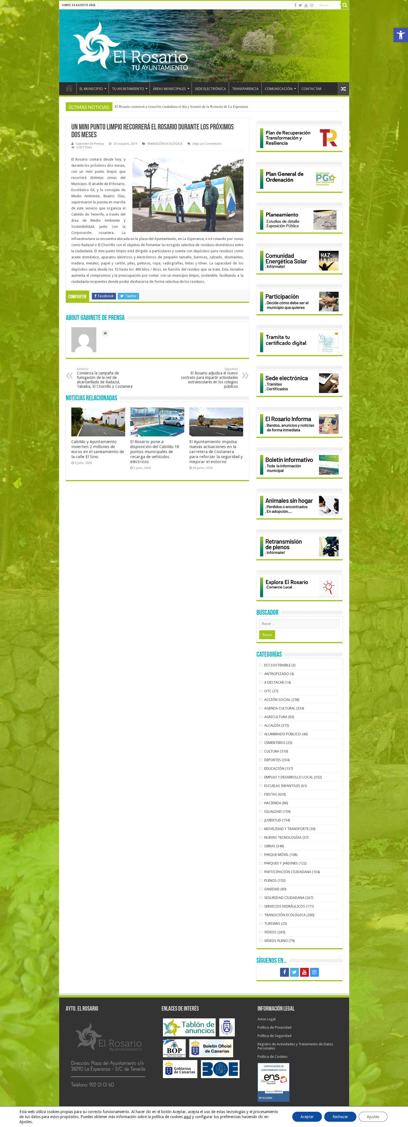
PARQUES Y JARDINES (281, 863)
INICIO (69, 88)
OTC (267, 691)
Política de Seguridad (274, 1036)
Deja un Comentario (207, 144)
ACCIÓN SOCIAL (277, 700)
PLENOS (270, 880)
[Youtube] (306, 5)
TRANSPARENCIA (245, 89)
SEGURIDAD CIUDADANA (284, 898)
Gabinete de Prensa (90, 144)
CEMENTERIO (274, 743)
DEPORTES (272, 760)
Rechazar (340, 1116)
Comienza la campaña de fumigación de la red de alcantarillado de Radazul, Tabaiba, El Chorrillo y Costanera (104, 378)
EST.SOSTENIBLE (277, 665)
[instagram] (311, 5)
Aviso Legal (267, 1019)
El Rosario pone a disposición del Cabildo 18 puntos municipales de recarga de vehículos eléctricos (154, 451)
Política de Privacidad (274, 1027)
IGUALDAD (273, 811)
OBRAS (269, 846)
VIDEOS (270, 932)
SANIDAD (271, 889)
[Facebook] (295, 5)
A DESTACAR (274, 682)
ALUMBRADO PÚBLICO (282, 734)
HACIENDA (272, 803)
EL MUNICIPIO (91, 89)
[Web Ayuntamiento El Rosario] (204, 45)
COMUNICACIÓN (279, 89)
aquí (187, 1116)
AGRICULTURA (275, 717)
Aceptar (307, 1116)
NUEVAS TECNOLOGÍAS (283, 837)
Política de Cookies (273, 1056)
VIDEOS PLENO (276, 941)
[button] (401, 35)
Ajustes (373, 1116)
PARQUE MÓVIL (276, 855)
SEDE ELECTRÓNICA (210, 89)
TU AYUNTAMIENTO (128, 89)
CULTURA (271, 751)
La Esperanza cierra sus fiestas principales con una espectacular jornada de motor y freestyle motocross (191, 106)
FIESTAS (270, 794)
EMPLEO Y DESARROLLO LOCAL (288, 777)
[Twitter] (300, 5)
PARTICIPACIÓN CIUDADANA (287, 872)
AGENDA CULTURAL (279, 708)
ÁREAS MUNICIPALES (169, 89)
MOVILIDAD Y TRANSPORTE (286, 829)
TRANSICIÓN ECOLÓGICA (164, 144)
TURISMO (272, 923)
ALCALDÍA (272, 725)
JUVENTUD (272, 820)
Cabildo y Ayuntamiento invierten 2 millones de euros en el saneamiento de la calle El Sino (97, 449)
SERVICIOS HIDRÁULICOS (284, 906)
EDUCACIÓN (274, 768)
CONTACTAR (311, 89)
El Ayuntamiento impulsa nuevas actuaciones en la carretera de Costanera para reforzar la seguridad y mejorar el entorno (216, 451)
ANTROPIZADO (276, 674)
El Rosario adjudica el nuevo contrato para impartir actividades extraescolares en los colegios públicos (209, 378)
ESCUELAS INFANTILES (282, 786)
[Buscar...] (345, 5)
